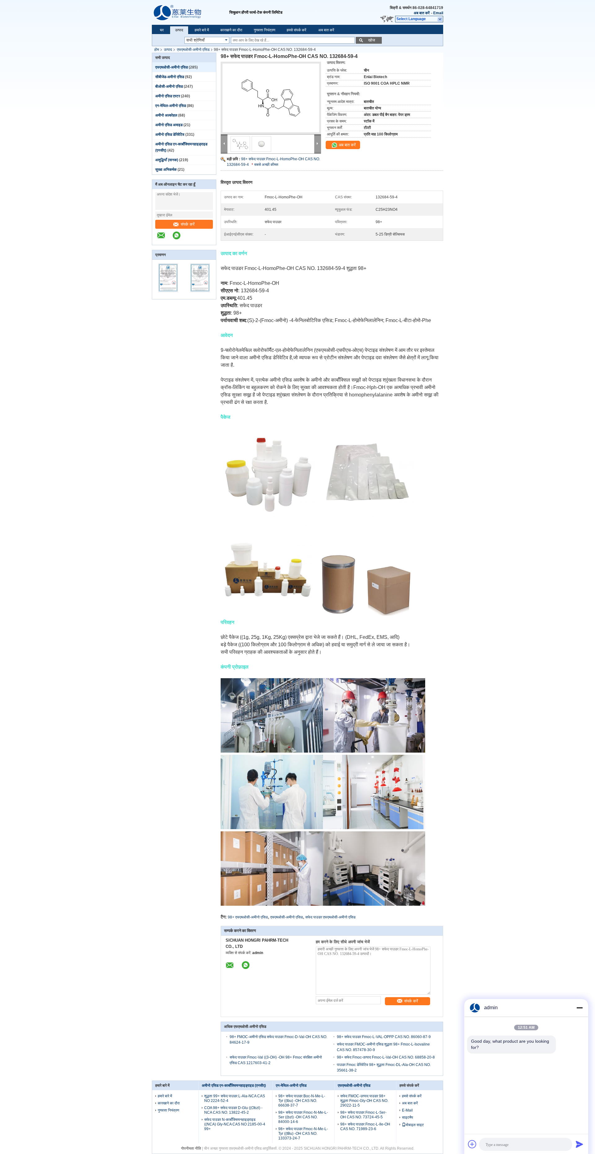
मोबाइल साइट (415, 1125)
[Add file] (472, 1144)
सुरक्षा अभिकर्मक (166, 169)
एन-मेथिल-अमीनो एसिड (170, 106)
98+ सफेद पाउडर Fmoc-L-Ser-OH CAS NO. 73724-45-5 (363, 1114)
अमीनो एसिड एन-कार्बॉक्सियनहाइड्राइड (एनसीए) (234, 1085)
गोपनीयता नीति (191, 1148)
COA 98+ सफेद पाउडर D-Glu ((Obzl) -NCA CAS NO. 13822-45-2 (233, 1110)
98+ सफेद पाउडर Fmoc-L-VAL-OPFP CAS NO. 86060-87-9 (384, 1037)
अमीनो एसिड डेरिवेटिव (169, 134)
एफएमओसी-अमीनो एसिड (193, 49)
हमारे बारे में (202, 30)
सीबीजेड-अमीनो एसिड (169, 77)
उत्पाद (179, 30)
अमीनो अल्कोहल (166, 115)
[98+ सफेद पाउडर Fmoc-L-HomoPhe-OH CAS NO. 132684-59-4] (271, 98)
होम (156, 49)
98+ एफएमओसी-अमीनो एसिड (248, 917)
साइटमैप (407, 1117)
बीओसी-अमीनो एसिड (169, 86)
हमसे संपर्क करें (296, 30)
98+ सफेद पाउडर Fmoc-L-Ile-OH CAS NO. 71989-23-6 (365, 1126)
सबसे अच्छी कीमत (266, 164)
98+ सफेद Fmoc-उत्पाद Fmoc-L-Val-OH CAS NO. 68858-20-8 (386, 1057)
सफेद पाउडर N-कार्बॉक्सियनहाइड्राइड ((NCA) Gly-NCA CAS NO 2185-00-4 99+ (234, 1124)
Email (438, 13)
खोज (371, 40)
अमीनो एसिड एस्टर (167, 96)
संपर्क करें (188, 224)
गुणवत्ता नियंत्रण (264, 30)
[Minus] (579, 1007)
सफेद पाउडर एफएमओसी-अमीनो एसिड (330, 917)
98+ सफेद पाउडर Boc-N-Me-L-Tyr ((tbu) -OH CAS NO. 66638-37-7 (301, 1101)
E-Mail (407, 1110)
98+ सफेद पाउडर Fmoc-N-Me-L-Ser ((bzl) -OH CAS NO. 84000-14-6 (303, 1117)
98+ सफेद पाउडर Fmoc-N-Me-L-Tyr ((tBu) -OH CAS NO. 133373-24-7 (303, 1133)
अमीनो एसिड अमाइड (169, 125)
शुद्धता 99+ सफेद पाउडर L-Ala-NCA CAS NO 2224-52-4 (234, 1098)
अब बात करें (422, 13)
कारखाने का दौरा (231, 30)
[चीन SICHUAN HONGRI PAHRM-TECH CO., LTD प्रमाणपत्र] (168, 295)
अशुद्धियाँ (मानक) (166, 160)
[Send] (579, 1144)
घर (162, 30)
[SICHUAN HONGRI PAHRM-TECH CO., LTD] (190, 12)
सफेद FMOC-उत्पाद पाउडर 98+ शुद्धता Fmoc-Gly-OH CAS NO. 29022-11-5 (364, 1101)
